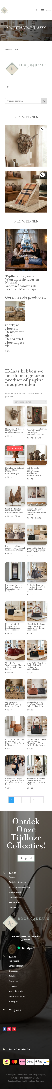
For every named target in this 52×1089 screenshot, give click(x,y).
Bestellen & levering (17, 882)
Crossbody (13, 971)
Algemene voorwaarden (19, 887)
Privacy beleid (15, 892)
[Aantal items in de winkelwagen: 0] (7, 87)
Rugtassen (13, 981)
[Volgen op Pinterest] (14, 1029)
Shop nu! (26, 858)
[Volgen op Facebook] (4, 1029)
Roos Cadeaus (29, 1074)
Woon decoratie (16, 991)
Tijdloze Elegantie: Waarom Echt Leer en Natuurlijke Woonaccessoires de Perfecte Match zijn (22, 282)
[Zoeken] (44, 101)
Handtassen (14, 961)
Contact (12, 907)
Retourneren (14, 902)
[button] (42, 128)
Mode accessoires (17, 996)
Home (7, 49)
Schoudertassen (16, 966)
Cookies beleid (15, 897)
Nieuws (12, 877)
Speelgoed (13, 1001)
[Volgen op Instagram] (9, 1029)
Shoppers (13, 986)
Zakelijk (12, 976)
